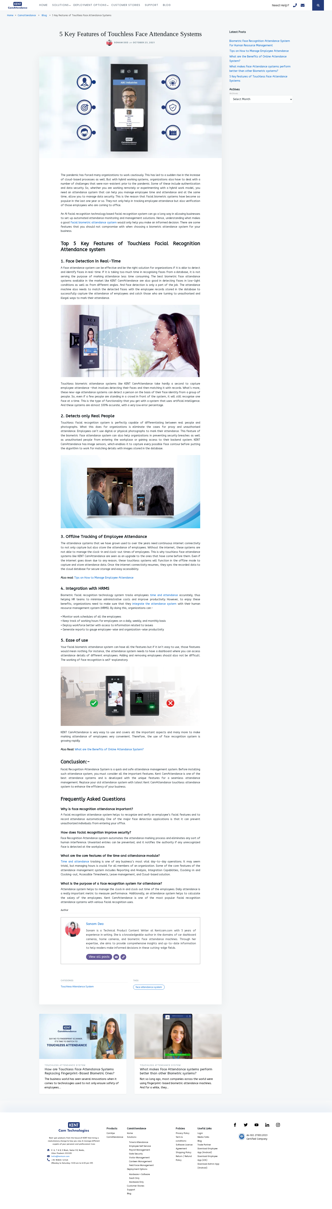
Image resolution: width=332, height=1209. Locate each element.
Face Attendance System (149, 987)
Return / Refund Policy (184, 1158)
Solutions (60, 5)
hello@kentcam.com (60, 1156)
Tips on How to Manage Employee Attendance (104, 577)
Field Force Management (141, 1165)
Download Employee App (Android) (207, 1150)
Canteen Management (140, 1161)
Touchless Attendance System (77, 986)
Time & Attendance (138, 1142)
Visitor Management (139, 1157)
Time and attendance (75, 861)
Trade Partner (204, 1144)
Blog (167, 5)
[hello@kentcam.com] (303, 5)
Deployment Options (90, 5)
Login (200, 1133)
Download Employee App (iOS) (207, 1158)
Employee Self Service (140, 1146)
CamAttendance (115, 1137)
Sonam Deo (121, 42)
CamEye (111, 1133)
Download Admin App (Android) (208, 1166)
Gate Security (136, 1153)
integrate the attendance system (154, 603)
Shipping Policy (183, 1152)
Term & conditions (181, 1139)
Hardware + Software (139, 1174)
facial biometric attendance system (94, 222)
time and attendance (164, 595)
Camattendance (27, 15)
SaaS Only (134, 1178)
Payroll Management (139, 1149)
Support (151, 5)
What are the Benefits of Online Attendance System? (109, 749)
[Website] (123, 957)
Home (43, 5)
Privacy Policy (182, 1133)
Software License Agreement (184, 1146)
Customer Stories (125, 5)
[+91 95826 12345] (295, 5)
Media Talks (203, 1137)
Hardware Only (136, 1182)
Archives (233, 93)
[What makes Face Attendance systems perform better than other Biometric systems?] (178, 1036)
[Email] (116, 957)
